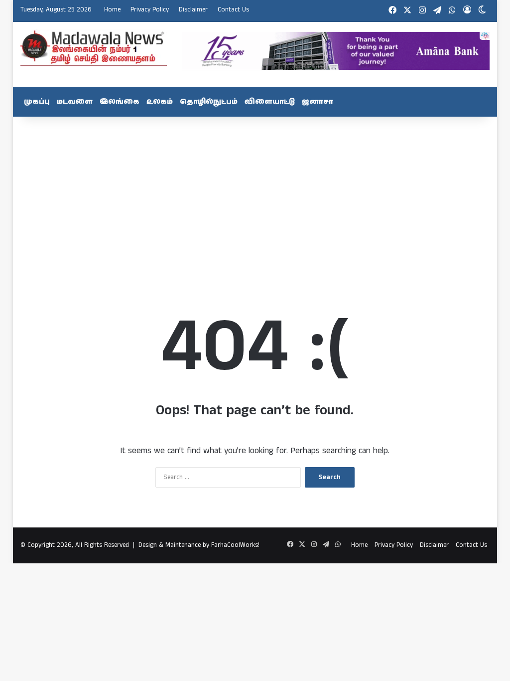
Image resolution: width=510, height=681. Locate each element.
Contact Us (233, 9)
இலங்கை (119, 102)
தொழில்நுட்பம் (209, 102)
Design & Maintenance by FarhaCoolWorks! (198, 545)
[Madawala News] (93, 47)
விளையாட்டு (270, 102)
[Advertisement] (255, 196)
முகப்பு (37, 102)
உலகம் (159, 102)
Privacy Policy (149, 9)
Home (112, 9)
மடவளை (75, 102)
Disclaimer (193, 9)
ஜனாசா (317, 102)
